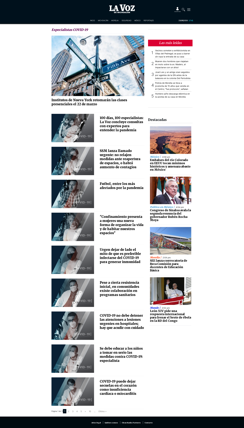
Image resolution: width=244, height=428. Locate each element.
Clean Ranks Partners (131, 423)
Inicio (92, 20)
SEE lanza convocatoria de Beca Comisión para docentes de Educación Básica (168, 265)
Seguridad (126, 20)
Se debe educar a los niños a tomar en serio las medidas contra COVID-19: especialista (121, 354)
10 (90, 411)
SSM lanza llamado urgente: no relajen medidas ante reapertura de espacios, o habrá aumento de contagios (120, 159)
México (137, 20)
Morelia (115, 20)
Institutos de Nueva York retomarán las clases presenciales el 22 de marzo (89, 102)
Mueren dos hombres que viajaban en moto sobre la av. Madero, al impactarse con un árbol (171, 64)
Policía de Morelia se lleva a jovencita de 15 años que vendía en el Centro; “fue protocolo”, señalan (172, 86)
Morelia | (156, 257)
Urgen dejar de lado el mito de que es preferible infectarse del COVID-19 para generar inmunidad (120, 256)
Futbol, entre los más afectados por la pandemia (121, 186)
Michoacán (103, 20)
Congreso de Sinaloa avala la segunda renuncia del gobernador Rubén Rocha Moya (170, 215)
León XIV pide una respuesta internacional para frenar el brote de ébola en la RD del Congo (170, 316)
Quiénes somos (111, 423)
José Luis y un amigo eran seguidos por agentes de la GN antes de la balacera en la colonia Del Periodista (172, 75)
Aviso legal (96, 423)
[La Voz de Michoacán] (122, 8)
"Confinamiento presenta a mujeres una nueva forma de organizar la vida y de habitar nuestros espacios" (121, 225)
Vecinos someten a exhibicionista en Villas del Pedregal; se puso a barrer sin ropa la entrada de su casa (172, 53)
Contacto (148, 423)
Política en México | (162, 207)
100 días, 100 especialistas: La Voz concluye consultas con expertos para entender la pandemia (121, 124)
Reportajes (149, 20)
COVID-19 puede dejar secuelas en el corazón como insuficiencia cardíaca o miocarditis (118, 387)
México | (155, 156)
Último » (102, 411)
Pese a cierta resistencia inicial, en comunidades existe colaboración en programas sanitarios (119, 289)
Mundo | (155, 307)
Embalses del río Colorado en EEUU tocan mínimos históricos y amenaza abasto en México (170, 165)
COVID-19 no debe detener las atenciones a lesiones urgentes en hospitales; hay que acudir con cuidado (122, 322)
